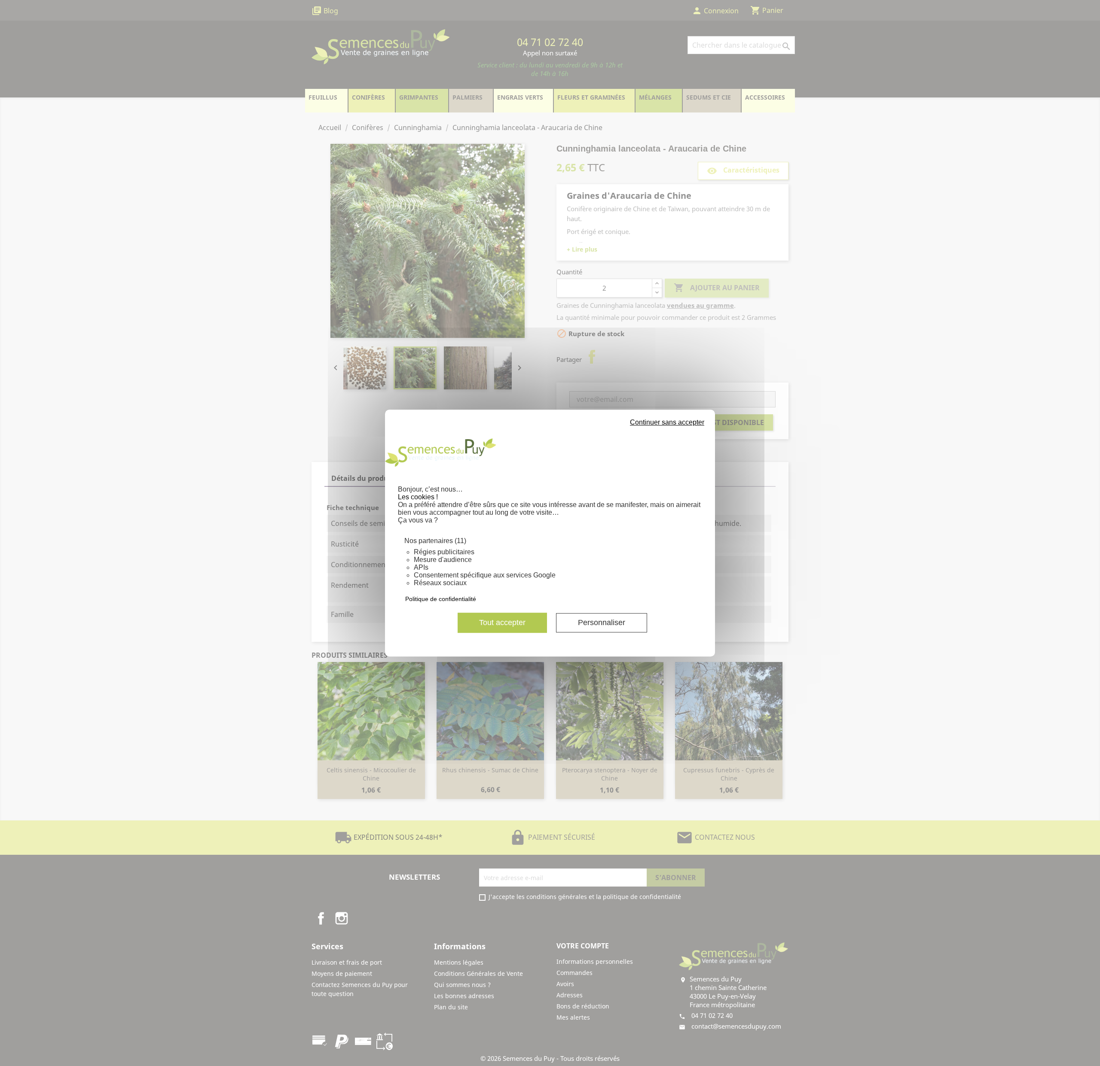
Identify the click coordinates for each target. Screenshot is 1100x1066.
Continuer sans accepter (667, 422)
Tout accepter (502, 622)
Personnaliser (601, 622)
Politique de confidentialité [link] (440, 598)
